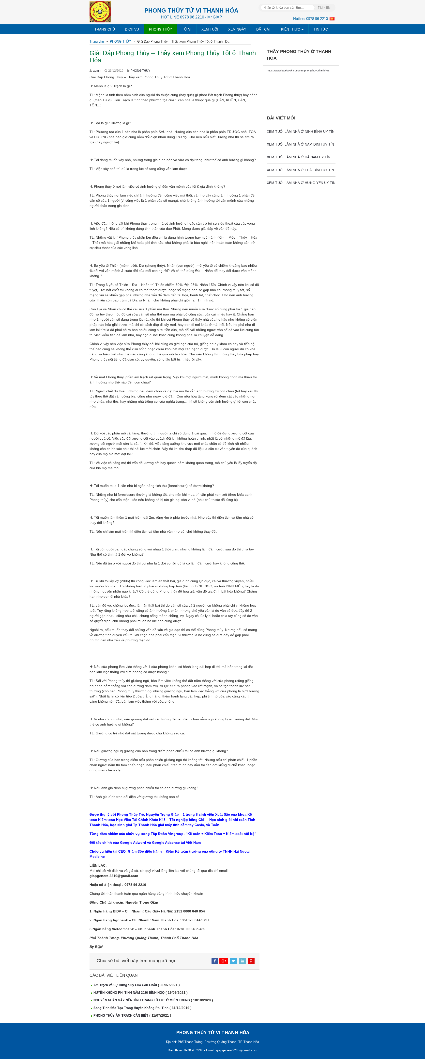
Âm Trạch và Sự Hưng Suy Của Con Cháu (125, 985)
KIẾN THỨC (291, 29)
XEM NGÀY (237, 29)
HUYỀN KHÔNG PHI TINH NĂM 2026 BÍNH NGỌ (129, 992)
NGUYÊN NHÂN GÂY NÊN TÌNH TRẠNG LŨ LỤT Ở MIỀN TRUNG (141, 1000)
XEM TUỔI (209, 29)
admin (97, 70)
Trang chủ (97, 41)
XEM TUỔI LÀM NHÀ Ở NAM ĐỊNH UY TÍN (300, 144)
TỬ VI (186, 29)
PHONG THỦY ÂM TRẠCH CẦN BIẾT (120, 1015)
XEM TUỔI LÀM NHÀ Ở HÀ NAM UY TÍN (298, 157)
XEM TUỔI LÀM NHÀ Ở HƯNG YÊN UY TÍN (301, 183)
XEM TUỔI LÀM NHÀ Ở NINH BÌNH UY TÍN (300, 131)
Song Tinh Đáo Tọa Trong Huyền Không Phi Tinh (130, 1008)
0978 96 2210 (317, 19)
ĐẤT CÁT (263, 29)
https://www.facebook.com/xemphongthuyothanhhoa (298, 70)
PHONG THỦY (160, 29)
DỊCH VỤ (132, 29)
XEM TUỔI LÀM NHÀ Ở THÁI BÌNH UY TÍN (300, 170)
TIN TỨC (321, 29)
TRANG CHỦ (104, 29)
